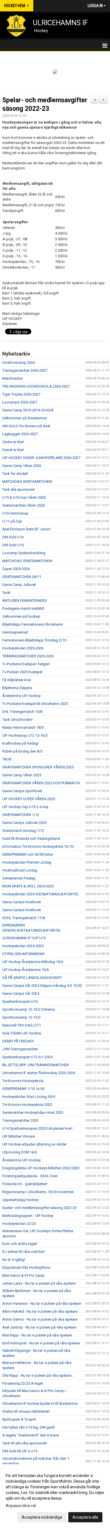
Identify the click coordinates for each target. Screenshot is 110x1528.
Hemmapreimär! (15, 632)
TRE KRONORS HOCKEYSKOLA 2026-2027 (36, 386)
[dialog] (55, 1496)
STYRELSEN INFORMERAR (23, 954)
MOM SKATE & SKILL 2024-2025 (28, 886)
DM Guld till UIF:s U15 (19, 1451)
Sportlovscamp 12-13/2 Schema (28, 1009)
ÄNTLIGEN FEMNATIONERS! (24, 600)
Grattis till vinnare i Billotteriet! (26, 1411)
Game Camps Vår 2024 (20, 993)
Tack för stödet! (15, 473)
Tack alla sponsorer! (18, 489)
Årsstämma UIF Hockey (21, 696)
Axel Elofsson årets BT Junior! (26, 529)
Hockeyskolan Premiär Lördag (26, 862)
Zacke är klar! (13, 442)
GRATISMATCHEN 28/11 (21, 577)
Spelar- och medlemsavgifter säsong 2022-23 (39, 1208)
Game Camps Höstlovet (21, 902)
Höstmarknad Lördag (19, 870)
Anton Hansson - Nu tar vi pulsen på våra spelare (41, 1303)
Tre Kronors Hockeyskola (22, 1081)
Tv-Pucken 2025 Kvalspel (22, 672)
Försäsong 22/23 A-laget (22, 1383)
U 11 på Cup (12, 521)
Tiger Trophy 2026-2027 (21, 394)
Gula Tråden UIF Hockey (21, 1033)
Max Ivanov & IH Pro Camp (23, 1275)
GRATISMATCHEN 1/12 (20, 815)
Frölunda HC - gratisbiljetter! (24, 1184)
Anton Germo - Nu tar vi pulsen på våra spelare (39, 1319)
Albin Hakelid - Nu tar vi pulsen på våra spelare (39, 1311)
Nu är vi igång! (13, 1259)
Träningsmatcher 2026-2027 (24, 370)
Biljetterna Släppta (17, 688)
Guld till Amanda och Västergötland (31, 838)
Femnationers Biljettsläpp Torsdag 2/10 (34, 640)
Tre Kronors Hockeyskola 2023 (27, 1104)
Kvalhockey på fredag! (20, 743)
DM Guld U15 (13, 545)
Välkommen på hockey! (21, 616)
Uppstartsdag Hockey (20, 1200)
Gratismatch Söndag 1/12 (23, 830)
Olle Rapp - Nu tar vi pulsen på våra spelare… (38, 1375)
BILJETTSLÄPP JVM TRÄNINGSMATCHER (35, 1065)
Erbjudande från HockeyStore (26, 1267)
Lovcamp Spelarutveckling (23, 553)
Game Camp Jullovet (19, 585)
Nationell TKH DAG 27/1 (21, 1025)
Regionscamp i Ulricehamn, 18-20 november (38, 1192)
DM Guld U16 (13, 537)
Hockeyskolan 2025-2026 (22, 648)
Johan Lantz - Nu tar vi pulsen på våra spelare (39, 1283)
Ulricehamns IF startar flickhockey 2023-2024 (38, 1073)
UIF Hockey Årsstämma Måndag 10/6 (32, 962)
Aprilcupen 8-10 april (19, 1419)
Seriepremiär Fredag (18, 878)
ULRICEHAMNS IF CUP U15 (24, 938)
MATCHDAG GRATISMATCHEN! (27, 481)
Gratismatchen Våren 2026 (23, 505)
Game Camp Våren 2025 (21, 775)
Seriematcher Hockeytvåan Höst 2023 (32, 1112)
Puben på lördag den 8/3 (22, 751)
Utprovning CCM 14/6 (19, 1152)
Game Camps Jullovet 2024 (24, 823)
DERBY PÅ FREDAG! (18, 1041)
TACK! (7, 759)
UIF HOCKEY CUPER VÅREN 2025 (28, 799)
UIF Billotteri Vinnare (18, 1136)
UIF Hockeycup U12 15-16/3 (25, 735)
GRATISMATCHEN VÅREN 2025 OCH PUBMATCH (41, 783)
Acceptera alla (85, 1517)
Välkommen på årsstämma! (24, 418)
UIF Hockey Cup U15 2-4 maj (25, 807)
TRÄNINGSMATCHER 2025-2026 (28, 656)
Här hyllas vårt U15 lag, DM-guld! (28, 1427)
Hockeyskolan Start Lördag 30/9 (28, 1097)
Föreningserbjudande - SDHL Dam (30, 1176)
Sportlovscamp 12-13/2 (21, 1017)
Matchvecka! (12, 378)
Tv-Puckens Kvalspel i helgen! (26, 664)
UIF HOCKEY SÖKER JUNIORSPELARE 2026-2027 (41, 458)
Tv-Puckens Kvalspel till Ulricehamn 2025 (35, 704)
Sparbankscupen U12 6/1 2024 (27, 1057)
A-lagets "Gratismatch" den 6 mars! (30, 1435)
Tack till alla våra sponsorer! (24, 1443)
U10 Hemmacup (15, 513)
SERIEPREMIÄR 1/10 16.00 (23, 1089)
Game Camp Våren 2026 (21, 466)
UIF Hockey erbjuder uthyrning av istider (34, 1144)
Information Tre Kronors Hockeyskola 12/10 (37, 846)
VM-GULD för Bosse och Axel (26, 426)
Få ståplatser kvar (16, 680)
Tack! (6, 592)
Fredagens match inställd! (23, 608)
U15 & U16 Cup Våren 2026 (24, 497)
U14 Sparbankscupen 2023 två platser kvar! (37, 1128)
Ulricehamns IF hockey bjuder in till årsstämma (40, 1403)
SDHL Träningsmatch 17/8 (23, 918)
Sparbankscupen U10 (20, 1001)
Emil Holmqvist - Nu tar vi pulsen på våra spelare (41, 1343)
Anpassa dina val (21, 1505)
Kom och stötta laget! (19, 1244)
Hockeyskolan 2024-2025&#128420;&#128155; (40, 894)
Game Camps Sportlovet (22, 791)
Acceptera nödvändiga (42, 1517)
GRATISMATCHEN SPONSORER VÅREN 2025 (38, 767)
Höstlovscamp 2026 (18, 362)
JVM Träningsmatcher (20, 1049)
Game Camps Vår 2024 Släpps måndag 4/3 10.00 (42, 985)
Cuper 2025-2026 (16, 569)
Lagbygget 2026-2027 (20, 434)
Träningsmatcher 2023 (20, 1120)
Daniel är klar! (13, 450)
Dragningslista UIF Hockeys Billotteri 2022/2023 (41, 1168)
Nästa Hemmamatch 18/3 (23, 727)
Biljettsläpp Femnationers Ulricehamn (32, 624)
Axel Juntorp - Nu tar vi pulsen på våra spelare (39, 1327)
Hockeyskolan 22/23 (19, 1223)
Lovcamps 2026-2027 (19, 402)
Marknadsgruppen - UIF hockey (27, 1216)
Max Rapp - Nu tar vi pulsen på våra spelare (37, 1335)
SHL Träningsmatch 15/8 (22, 711)
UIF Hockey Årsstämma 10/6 (25, 970)
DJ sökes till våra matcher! (23, 1251)
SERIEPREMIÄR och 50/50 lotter (27, 854)
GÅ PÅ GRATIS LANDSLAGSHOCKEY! (32, 978)
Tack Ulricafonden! (17, 719)
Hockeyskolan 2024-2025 (22, 946)
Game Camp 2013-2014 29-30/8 (27, 410)
